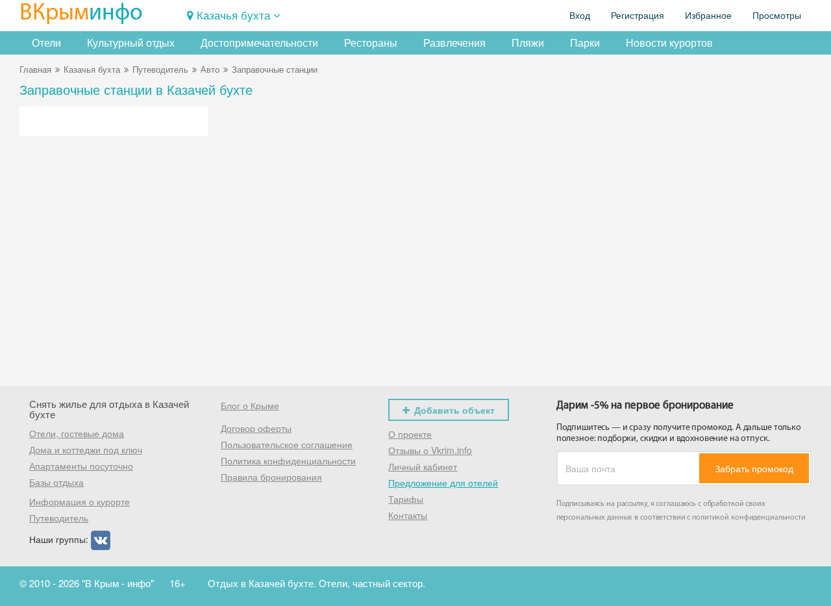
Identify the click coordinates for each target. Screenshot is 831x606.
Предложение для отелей (443, 482)
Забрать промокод (754, 468)
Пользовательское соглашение (287, 444)
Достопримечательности (259, 42)
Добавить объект (454, 409)
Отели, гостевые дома (76, 433)
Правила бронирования (271, 476)
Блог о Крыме (250, 405)
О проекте (410, 433)
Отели (46, 42)
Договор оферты (256, 428)
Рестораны (370, 42)
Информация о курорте (79, 501)
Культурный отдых (131, 42)
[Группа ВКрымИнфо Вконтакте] (100, 538)
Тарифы (405, 498)
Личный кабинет (422, 466)
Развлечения (454, 42)
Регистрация (637, 15)
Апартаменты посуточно (81, 465)
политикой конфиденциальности (749, 518)
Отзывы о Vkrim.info (430, 450)
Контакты (407, 515)
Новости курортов (669, 42)
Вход (579, 15)
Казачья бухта (233, 14)
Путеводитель (160, 69)
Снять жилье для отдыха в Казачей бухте (109, 409)
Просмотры (776, 15)
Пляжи (528, 42)
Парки (585, 42)
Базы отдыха (56, 481)
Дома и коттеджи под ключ (85, 449)
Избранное (708, 15)
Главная (35, 69)
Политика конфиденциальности (288, 460)
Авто (210, 69)
